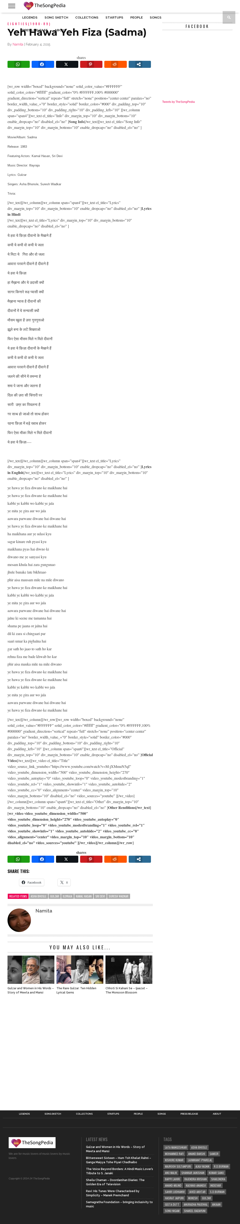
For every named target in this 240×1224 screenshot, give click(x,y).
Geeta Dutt (172, 1204)
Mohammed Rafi (174, 1154)
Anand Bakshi (196, 1154)
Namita (18, 44)
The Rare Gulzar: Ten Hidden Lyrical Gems (76, 990)
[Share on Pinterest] (91, 64)
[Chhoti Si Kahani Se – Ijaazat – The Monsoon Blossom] (128, 983)
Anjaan (216, 1204)
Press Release (35, 30)
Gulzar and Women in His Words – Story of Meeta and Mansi (31, 990)
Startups (114, 17)
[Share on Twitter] (67, 64)
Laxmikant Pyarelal (200, 1160)
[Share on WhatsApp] (19, 64)
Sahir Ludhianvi (175, 1192)
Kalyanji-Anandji (196, 1185)
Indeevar (215, 1185)
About (61, 30)
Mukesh (193, 1198)
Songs (155, 17)
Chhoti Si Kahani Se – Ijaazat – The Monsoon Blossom (126, 990)
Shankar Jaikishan (192, 1173)
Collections (86, 17)
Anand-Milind (173, 1185)
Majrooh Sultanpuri (178, 1166)
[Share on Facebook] (43, 64)
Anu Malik (171, 1173)
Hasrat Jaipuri (174, 1198)
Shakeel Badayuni (195, 1211)
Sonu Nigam (172, 1211)
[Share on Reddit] (115, 64)
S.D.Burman (217, 1192)
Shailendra (218, 1179)
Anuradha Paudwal (196, 1204)
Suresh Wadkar (118, 896)
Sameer (214, 1154)
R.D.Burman (221, 1166)
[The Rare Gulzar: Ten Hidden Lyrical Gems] (79, 983)
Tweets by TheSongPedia (178, 102)
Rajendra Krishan (195, 1179)
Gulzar (54, 896)
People (136, 17)
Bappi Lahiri (172, 1179)
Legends (30, 17)
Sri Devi (100, 896)
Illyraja (67, 896)
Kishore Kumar (174, 1160)
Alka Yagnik (202, 1166)
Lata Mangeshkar (176, 1147)
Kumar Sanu (216, 1173)
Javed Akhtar (197, 1192)
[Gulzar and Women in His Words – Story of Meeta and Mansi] (31, 983)
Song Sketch (56, 17)
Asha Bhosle (38, 896)
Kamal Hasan (84, 896)
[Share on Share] (140, 64)
